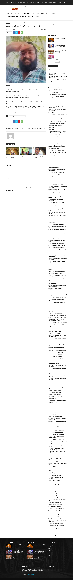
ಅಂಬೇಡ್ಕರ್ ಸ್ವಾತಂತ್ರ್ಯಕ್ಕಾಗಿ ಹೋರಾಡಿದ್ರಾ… (60, 271)
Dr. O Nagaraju (51, 451)
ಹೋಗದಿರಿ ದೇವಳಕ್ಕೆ (60, 352)
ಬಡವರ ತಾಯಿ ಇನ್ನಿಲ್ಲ (56, 238)
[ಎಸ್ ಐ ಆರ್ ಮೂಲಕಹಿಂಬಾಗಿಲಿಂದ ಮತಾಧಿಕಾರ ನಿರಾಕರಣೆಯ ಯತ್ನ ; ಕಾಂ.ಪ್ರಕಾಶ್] (51, 57)
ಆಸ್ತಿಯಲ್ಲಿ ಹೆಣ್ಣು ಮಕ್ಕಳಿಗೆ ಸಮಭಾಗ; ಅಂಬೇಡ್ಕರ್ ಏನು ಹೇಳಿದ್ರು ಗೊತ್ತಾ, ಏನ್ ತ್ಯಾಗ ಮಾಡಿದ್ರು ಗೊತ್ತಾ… (57, 209)
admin (9, 29)
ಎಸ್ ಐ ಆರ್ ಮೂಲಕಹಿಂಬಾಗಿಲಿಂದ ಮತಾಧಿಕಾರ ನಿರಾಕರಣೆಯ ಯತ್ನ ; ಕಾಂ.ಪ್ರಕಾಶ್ (60, 56)
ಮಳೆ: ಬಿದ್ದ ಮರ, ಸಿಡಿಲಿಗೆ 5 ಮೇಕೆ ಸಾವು (59, 123)
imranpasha (50, 106)
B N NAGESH (50, 94)
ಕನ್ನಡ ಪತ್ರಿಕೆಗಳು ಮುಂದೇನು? (59, 412)
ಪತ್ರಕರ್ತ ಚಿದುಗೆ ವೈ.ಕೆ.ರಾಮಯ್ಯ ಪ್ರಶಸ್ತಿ (57, 125)
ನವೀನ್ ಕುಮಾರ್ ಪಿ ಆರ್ (51, 319)
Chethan (49, 282)
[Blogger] (49, 570)
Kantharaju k (50, 358)
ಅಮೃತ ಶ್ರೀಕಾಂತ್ (50, 402)
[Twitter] (63, 4)
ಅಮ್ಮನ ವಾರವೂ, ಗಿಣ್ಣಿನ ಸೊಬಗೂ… (58, 396)
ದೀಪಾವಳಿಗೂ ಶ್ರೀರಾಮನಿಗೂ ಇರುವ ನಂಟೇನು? (57, 523)
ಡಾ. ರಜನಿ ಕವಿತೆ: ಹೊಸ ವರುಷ (56, 148)
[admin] (7, 29)
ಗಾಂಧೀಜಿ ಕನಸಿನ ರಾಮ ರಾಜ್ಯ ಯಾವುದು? (59, 252)
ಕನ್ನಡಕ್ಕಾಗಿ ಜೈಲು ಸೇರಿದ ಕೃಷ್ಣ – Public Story (54, 73)
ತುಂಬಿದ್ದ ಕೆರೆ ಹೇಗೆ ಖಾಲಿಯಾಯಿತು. (58, 534)
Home (7, 22)
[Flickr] (55, 570)
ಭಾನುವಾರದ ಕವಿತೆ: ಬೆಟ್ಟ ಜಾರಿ (59, 157)
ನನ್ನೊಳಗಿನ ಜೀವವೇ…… (54, 398)
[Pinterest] (19, 32)
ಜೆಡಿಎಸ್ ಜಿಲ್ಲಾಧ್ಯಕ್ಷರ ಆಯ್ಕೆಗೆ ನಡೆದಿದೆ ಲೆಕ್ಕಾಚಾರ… (60, 297)
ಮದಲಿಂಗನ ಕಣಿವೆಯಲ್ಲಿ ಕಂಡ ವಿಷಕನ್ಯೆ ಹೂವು (59, 247)
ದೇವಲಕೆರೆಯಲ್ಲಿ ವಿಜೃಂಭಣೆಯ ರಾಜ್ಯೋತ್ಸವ (59, 466)
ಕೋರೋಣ (55, 205)
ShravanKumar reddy (52, 468)
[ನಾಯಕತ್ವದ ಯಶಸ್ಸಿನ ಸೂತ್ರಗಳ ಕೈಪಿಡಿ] (51, 40)
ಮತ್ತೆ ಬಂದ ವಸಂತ (55, 92)
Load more (57, 61)
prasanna (50, 87)
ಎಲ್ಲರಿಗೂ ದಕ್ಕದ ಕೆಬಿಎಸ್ (55, 528)
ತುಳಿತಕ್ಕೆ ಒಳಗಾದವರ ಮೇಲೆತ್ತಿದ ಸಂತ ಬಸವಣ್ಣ (58, 341)
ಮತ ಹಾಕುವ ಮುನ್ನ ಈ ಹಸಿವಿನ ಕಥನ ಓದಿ (59, 83)
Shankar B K (50, 375)
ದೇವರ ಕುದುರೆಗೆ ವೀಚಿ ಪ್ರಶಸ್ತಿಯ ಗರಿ (56, 428)
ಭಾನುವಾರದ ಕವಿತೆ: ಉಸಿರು (56, 177)
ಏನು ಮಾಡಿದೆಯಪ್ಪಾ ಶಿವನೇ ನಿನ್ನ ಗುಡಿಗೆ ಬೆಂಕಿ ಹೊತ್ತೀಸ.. (37, 128)
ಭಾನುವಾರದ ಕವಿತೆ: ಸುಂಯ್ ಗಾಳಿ (58, 159)
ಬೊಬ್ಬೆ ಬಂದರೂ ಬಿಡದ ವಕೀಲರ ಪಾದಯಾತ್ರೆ (60, 94)
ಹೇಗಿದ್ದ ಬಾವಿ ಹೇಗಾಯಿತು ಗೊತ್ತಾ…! (61, 350)
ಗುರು (53, 112)
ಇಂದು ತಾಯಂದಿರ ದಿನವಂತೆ (59, 313)
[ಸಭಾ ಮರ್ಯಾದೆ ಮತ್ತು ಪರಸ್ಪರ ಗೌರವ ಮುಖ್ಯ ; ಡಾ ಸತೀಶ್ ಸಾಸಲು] (39, 151)
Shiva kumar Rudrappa (52, 255)
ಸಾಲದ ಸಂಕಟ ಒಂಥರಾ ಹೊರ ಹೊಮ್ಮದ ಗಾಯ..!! (60, 322)
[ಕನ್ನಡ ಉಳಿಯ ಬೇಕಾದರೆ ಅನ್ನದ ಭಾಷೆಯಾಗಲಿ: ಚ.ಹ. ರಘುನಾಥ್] (26, 151)
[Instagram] (61, 4)
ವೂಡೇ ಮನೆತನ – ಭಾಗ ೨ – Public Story (54, 79)
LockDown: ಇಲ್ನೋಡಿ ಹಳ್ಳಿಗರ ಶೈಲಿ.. (58, 416)
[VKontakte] (61, 570)
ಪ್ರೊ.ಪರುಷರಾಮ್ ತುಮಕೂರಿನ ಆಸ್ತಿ (56, 99)
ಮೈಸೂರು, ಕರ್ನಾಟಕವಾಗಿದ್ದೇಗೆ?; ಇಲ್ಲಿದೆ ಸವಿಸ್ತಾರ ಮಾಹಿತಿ (58, 518)
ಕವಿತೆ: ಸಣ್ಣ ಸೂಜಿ (57, 180)
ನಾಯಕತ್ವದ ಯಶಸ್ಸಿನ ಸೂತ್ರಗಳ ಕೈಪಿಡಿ (60, 38)
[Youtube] (66, 4)
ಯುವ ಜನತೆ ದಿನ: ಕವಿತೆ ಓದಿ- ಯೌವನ (57, 140)
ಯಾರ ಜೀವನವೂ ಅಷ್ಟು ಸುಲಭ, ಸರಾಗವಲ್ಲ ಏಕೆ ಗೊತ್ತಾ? (14, 128)
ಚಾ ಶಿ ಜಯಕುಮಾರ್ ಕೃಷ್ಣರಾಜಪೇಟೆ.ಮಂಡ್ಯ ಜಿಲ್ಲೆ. (55, 131)
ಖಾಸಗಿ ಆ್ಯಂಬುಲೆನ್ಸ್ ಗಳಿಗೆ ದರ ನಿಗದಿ (58, 184)
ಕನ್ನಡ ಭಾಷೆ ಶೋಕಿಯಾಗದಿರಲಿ (57, 390)
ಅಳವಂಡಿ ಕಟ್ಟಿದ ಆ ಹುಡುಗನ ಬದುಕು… (57, 490)
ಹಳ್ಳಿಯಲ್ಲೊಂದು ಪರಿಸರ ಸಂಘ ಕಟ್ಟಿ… (59, 172)
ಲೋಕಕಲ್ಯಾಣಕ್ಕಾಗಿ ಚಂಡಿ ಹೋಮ (56, 475)
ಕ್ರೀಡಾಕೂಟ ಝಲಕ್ (58, 69)
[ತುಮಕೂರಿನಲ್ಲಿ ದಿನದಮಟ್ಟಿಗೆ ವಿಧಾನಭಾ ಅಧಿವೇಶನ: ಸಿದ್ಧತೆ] (51, 52)
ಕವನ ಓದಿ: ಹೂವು (57, 101)
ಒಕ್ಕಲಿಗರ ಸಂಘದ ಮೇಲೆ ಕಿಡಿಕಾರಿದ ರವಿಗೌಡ (58, 432)
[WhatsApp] (22, 32)
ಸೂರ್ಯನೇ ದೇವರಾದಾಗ (58, 331)
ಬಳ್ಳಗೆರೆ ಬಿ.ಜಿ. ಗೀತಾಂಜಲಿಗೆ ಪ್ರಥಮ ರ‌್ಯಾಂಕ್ (58, 439)
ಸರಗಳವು (56, 236)
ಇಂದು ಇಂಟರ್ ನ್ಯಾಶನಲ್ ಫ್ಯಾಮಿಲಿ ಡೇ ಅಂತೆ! (57, 305)
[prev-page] (6, 160)
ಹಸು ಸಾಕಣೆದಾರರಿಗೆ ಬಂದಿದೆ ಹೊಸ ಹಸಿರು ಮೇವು (58, 245)
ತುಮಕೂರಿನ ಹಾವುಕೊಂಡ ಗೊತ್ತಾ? (59, 484)
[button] (65, 19)
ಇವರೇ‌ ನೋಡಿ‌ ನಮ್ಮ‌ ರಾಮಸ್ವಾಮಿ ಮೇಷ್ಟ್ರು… (59, 224)
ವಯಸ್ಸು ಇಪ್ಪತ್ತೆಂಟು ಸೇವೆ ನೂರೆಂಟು (59, 493)
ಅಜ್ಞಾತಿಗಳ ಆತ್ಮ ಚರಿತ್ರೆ (54, 414)
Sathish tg (50, 307)
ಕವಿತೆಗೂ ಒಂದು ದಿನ (58, 136)
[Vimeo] (64, 4)
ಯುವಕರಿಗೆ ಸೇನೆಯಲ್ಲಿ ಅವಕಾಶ (57, 307)
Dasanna (50, 466)
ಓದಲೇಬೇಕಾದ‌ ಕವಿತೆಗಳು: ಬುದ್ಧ (56, 71)
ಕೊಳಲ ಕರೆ (53, 127)
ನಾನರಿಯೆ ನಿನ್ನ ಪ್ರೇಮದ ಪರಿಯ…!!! (57, 392)
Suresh (49, 71)
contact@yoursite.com (30, 574)
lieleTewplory (50, 169)
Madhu (49, 445)
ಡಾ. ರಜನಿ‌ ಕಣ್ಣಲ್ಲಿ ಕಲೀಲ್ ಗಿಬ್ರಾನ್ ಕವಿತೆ (58, 143)
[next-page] (8, 160)
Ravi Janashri (50, 271)
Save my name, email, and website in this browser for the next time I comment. (22, 187)
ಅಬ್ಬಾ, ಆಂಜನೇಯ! (55, 461)
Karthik (49, 381)
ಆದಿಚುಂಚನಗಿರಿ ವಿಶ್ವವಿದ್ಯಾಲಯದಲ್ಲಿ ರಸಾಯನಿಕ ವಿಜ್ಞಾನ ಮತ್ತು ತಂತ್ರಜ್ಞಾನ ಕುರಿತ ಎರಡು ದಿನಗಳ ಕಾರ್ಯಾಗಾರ (60, 45)
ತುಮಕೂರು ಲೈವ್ (11, 22)
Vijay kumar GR (51, 258)
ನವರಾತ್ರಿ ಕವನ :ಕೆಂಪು (55, 155)
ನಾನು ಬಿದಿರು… (54, 381)
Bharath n (50, 252)
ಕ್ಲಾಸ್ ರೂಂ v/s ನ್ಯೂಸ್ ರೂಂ (60, 291)
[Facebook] (60, 4)
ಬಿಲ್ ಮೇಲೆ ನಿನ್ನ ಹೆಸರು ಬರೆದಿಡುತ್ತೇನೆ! (58, 243)
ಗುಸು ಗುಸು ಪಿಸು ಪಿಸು (55, 218)
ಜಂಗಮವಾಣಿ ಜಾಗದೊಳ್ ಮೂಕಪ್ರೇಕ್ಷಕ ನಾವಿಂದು (59, 317)
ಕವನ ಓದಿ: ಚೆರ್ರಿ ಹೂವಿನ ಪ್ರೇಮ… (57, 134)
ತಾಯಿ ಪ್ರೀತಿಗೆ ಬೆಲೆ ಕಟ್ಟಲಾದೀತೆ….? (58, 354)
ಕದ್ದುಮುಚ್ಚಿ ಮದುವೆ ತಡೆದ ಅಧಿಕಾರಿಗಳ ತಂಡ (60, 121)
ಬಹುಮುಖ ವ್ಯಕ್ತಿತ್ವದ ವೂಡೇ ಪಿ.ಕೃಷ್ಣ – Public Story (55, 76)
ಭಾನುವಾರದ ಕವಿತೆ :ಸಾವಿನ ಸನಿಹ (59, 182)
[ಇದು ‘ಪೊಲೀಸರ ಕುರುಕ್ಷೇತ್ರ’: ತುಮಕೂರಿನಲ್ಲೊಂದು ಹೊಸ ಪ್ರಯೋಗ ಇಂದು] (12, 151)
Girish (49, 432)
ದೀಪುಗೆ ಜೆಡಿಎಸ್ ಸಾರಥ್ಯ (55, 530)
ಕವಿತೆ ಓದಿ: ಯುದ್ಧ (58, 138)
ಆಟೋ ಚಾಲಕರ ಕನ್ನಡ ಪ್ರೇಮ (56, 480)
